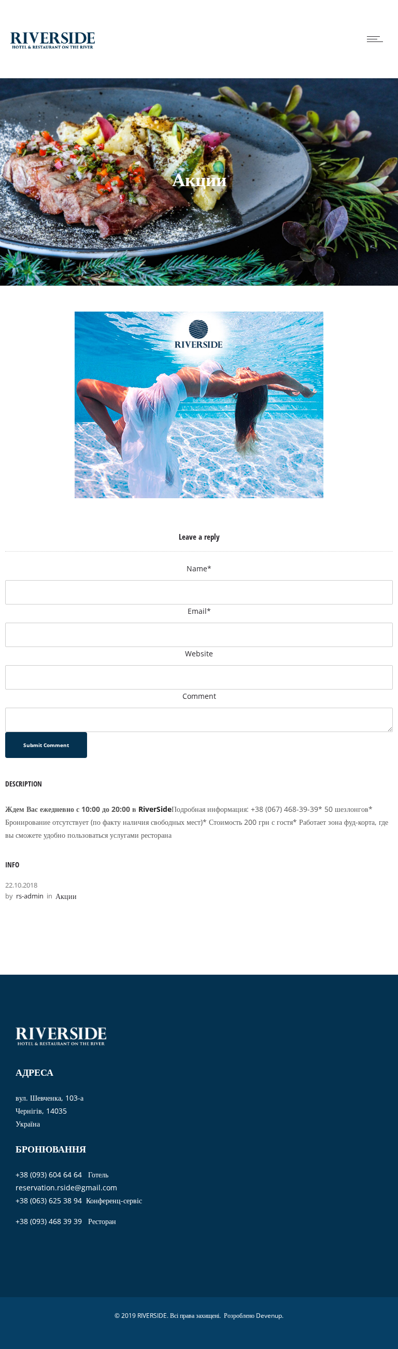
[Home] (52, 64)
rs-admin (30, 896)
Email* (199, 611)
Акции (66, 896)
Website (199, 653)
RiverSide (155, 809)
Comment (199, 696)
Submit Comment (46, 745)
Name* (199, 568)
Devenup (269, 1315)
